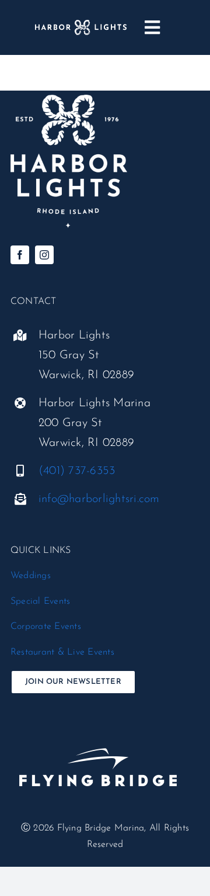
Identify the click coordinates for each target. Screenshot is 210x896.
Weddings (30, 575)
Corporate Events (45, 626)
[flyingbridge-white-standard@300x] (98, 728)
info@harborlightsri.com (99, 499)
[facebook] (19, 254)
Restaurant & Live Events (62, 652)
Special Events (40, 601)
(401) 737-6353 (76, 471)
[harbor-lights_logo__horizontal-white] (81, 24)
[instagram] (44, 254)
